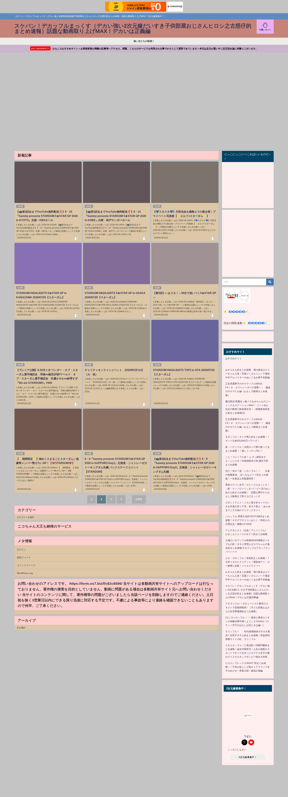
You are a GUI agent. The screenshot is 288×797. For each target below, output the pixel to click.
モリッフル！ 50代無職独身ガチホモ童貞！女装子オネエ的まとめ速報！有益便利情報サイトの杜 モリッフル (247, 635)
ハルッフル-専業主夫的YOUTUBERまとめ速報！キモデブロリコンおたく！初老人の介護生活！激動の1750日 (247, 520)
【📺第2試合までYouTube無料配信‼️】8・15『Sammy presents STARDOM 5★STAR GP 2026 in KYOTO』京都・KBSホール (47, 215)
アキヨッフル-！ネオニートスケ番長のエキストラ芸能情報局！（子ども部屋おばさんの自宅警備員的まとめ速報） (247, 607)
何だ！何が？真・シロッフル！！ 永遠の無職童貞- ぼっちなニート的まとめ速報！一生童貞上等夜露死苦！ (247, 475)
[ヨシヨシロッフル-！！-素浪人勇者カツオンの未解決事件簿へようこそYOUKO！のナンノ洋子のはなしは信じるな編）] (247, 621)
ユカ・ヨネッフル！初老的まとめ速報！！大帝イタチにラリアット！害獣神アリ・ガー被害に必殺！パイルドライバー (247, 562)
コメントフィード (26, 565)
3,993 (139, 499)
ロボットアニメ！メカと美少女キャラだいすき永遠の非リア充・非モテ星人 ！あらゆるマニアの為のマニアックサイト (247, 506)
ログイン (21, 549)
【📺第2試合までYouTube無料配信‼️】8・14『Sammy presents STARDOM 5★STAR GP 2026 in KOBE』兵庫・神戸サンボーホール (115, 215)
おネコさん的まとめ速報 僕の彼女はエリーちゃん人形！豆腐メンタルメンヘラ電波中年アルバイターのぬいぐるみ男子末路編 (247, 374)
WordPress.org (25, 573)
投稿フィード (24, 557)
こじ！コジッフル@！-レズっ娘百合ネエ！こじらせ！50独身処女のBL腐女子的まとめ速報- (246, 461)
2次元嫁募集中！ (248, 757)
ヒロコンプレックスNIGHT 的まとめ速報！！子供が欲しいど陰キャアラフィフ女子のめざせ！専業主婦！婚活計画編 (247, 667)
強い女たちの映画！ (144, 41)
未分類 (20, 206)
